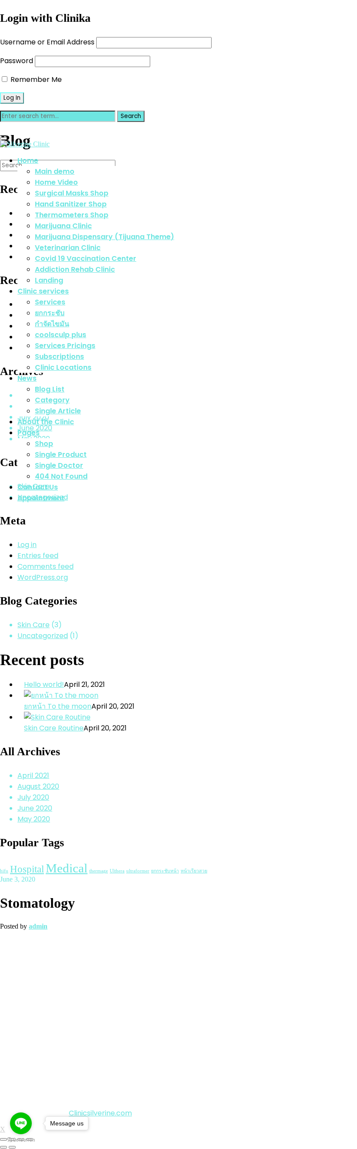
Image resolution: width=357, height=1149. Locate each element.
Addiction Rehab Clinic (75, 269)
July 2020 (33, 797)
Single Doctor (59, 465)
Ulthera (117, 871)
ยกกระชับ (49, 313)
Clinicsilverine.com (100, 1113)
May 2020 (33, 819)
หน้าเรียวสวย (194, 871)
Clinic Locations (63, 367)
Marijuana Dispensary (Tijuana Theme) (104, 237)
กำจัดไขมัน (52, 324)
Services (50, 302)
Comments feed (45, 566)
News (27, 378)
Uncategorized (42, 636)
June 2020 (34, 808)
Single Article (58, 411)
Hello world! (44, 684)
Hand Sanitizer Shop (71, 204)
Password (16, 61)
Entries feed (37, 556)
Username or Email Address (47, 42)
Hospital (27, 869)
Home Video (56, 182)
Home (27, 160)
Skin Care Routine (54, 728)
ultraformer (137, 871)
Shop (44, 444)
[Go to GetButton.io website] (21, 1140)
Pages (28, 433)
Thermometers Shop (71, 215)
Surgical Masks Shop (71, 193)
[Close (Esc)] (3, 1139)
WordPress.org (42, 577)
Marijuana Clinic (63, 226)
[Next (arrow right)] (12, 1147)
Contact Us (37, 487)
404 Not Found (61, 476)
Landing (49, 280)
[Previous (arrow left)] (3, 1147)
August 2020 (38, 786)
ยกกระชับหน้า (165, 871)
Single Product (61, 454)
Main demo (54, 171)
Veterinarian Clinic (68, 248)
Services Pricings (65, 346)
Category (52, 400)
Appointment (40, 498)
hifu (4, 871)
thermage (98, 871)
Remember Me (35, 79)
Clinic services (43, 291)
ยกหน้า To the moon (57, 706)
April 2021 (33, 776)
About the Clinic (45, 422)
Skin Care (33, 625)
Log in (27, 545)
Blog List (49, 389)
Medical (67, 868)
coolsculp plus (60, 335)
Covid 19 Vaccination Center (85, 258)
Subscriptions (59, 356)
